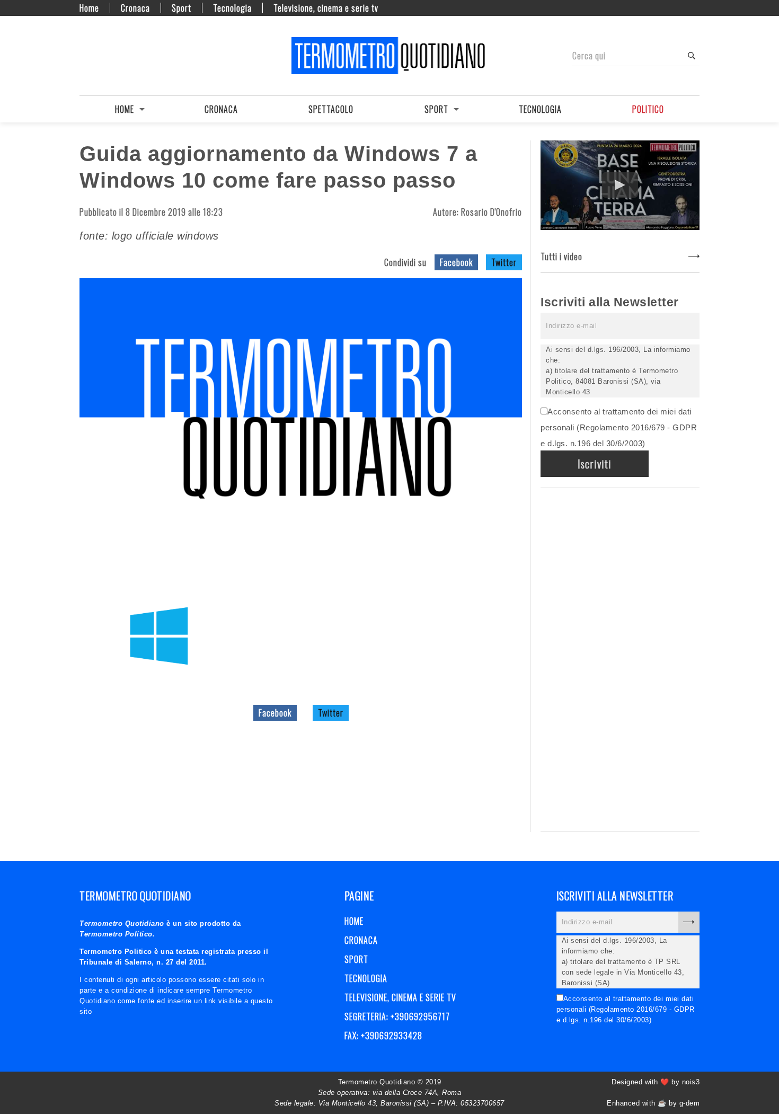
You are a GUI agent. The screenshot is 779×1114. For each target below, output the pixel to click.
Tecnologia (232, 8)
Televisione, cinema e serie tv (325, 8)
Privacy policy (122, 55)
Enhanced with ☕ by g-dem (653, 1103)
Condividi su (405, 262)
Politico (648, 109)
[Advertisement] (620, 658)
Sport (181, 8)
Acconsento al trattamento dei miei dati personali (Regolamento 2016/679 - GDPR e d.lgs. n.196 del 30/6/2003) (619, 427)
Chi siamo (103, 55)
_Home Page (84, 55)
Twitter (504, 262)
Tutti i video (561, 256)
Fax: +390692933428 (383, 1035)
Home (89, 8)
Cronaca (135, 8)
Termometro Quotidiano (389, 55)
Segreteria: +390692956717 (397, 1016)
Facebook (456, 262)
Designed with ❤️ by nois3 (656, 1082)
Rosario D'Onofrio (491, 212)
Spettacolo (330, 109)
